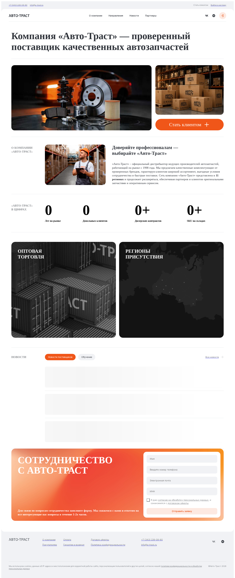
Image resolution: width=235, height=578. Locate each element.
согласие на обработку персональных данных (183, 500)
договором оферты (178, 503)
